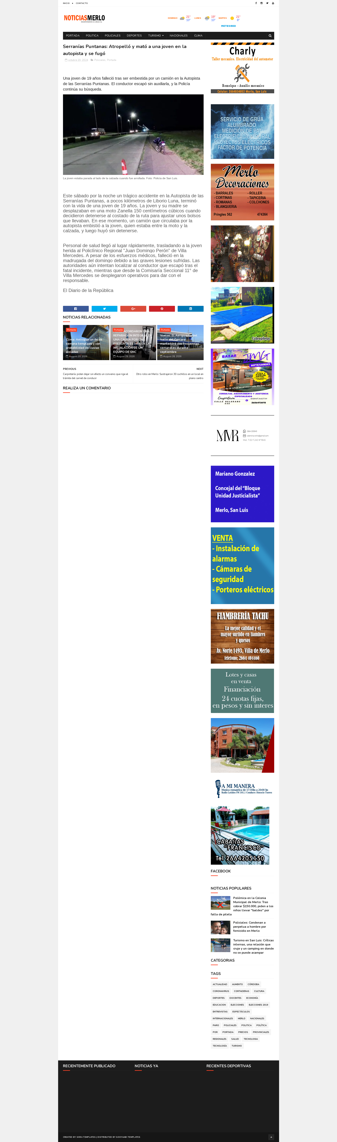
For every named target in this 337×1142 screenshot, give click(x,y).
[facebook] (256, 3)
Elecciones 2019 (258, 1004)
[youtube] (273, 3)
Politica (92, 35)
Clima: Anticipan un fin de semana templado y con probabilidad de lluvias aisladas (84, 346)
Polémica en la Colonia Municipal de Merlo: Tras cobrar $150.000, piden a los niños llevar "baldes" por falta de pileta (242, 906)
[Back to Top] (271, 1137)
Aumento (237, 984)
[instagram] (261, 3)
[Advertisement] (97, 1101)
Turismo (154, 35)
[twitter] (267, 3)
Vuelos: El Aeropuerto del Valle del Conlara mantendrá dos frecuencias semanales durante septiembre (179, 344)
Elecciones (237, 1004)
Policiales (113, 35)
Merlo (241, 1018)
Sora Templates (86, 1137)
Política (261, 1025)
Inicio (66, 3)
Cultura (259, 991)
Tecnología (220, 1045)
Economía (252, 998)
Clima (198, 35)
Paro (216, 1025)
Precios (243, 1032)
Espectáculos (241, 1011)
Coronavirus (221, 991)
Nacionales (179, 35)
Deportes (134, 35)
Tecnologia (251, 1039)
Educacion (219, 1004)
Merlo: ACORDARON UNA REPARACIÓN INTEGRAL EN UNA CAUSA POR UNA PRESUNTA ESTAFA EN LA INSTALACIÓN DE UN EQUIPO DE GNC (132, 341)
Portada (73, 35)
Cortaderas (241, 991)
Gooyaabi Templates (128, 1137)
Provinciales (261, 1032)
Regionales (219, 1039)
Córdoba (253, 984)
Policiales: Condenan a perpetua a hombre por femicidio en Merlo (249, 927)
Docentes (235, 998)
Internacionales (223, 1018)
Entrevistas (220, 1011)
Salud (235, 1039)
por (215, 1032)
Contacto (82, 3)
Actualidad (220, 984)
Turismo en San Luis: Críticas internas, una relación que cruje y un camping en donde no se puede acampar (253, 946)
